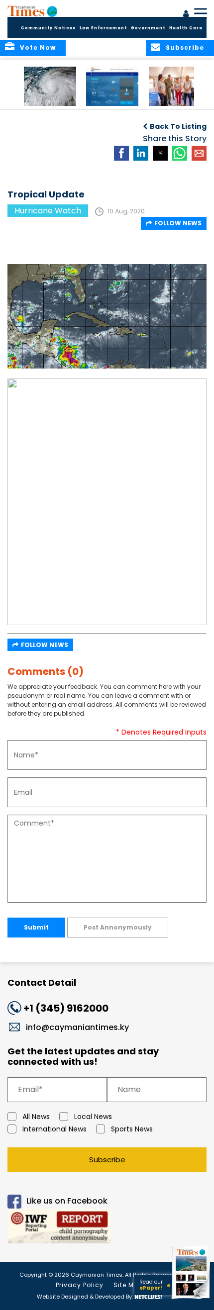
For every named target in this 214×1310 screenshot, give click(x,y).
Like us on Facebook (66, 1201)
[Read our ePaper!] (191, 1299)
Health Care (186, 28)
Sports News (132, 1129)
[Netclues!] (148, 1296)
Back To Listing (178, 126)
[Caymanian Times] (32, 11)
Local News (93, 1117)
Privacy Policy (80, 1285)
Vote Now (38, 47)
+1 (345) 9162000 (65, 1008)
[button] (50, 86)
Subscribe (107, 1159)
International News (54, 1129)
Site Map (128, 1285)
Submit (36, 927)
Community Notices (48, 28)
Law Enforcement (103, 28)
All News (36, 1117)
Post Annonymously (118, 927)
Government (148, 28)
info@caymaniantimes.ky (77, 1027)
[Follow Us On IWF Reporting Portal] (107, 1228)
